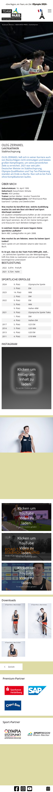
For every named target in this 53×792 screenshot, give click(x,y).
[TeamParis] (11, 14)
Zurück (11, 666)
